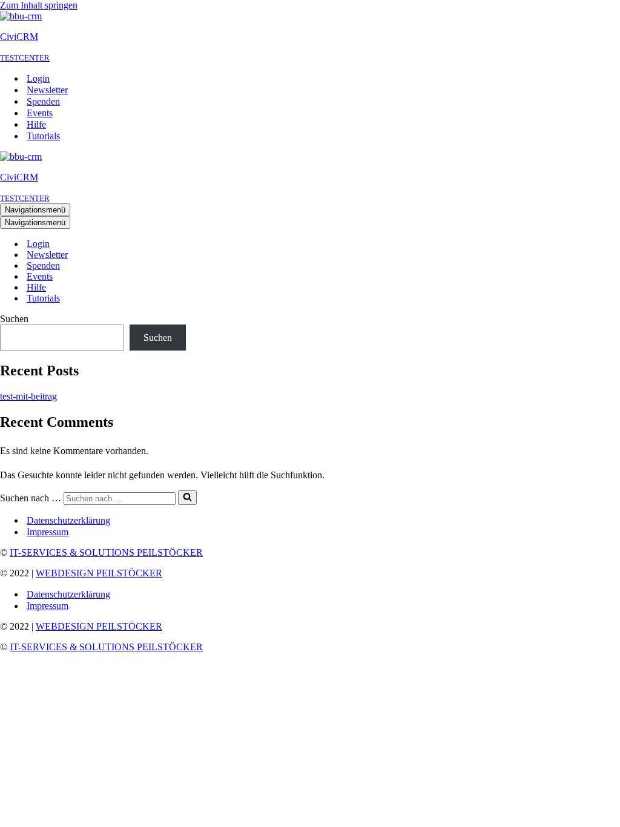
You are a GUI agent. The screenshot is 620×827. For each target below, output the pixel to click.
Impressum (47, 532)
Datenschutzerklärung (68, 520)
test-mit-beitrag (28, 396)
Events (40, 113)
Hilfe (36, 124)
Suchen (14, 319)
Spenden (43, 101)
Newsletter (47, 90)
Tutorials (43, 136)
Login (38, 78)
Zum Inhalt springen (39, 5)
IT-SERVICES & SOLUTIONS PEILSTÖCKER (106, 552)
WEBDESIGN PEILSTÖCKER (99, 573)
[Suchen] (187, 497)
